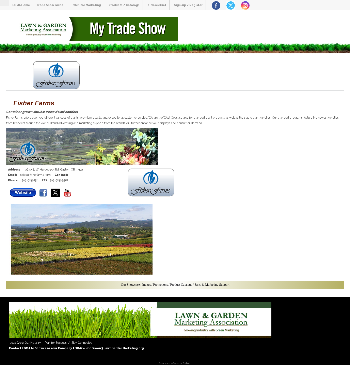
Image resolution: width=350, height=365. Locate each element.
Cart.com (187, 363)
